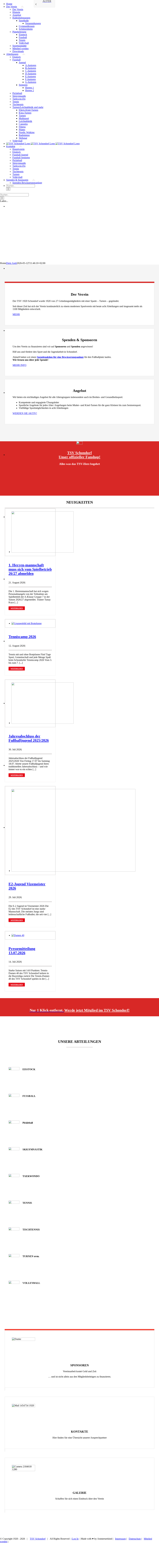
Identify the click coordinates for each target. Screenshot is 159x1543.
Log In (75, 1538)
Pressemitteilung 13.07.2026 (22, 951)
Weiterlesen (17, 608)
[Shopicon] (79, 443)
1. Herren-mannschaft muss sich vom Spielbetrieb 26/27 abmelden (30, 569)
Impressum (120, 1538)
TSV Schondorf (37, 1538)
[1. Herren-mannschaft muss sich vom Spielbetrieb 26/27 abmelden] (42, 551)
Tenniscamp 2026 (22, 637)
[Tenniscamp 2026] (26, 623)
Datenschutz (135, 1538)
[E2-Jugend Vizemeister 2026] (73, 870)
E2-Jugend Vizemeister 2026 (27, 886)
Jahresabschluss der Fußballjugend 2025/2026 (29, 738)
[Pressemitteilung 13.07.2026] (17, 935)
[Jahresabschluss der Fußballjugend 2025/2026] (42, 723)
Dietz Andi (11, 263)
